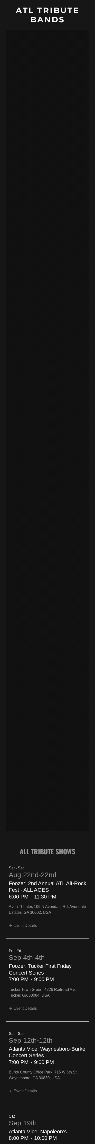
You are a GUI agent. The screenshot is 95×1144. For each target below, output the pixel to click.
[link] (47, 21)
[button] (23, 925)
